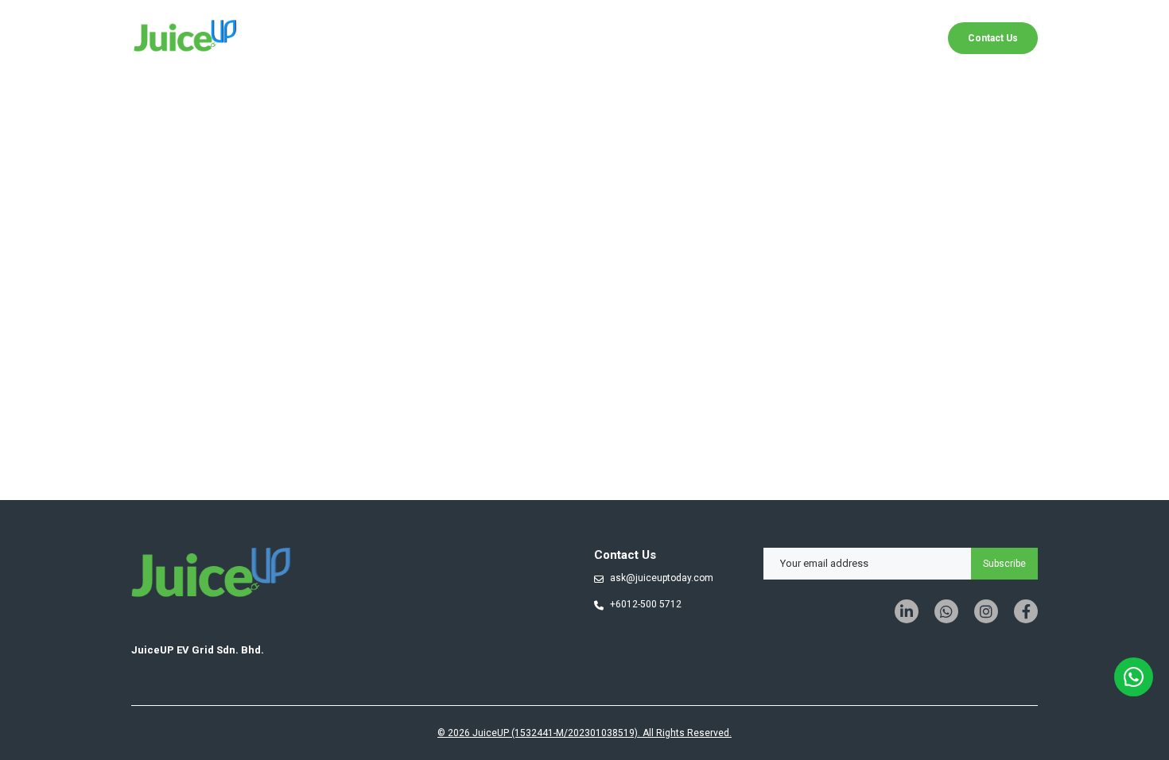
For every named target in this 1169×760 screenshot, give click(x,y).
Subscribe (1004, 563)
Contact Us (993, 38)
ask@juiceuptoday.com (661, 578)
